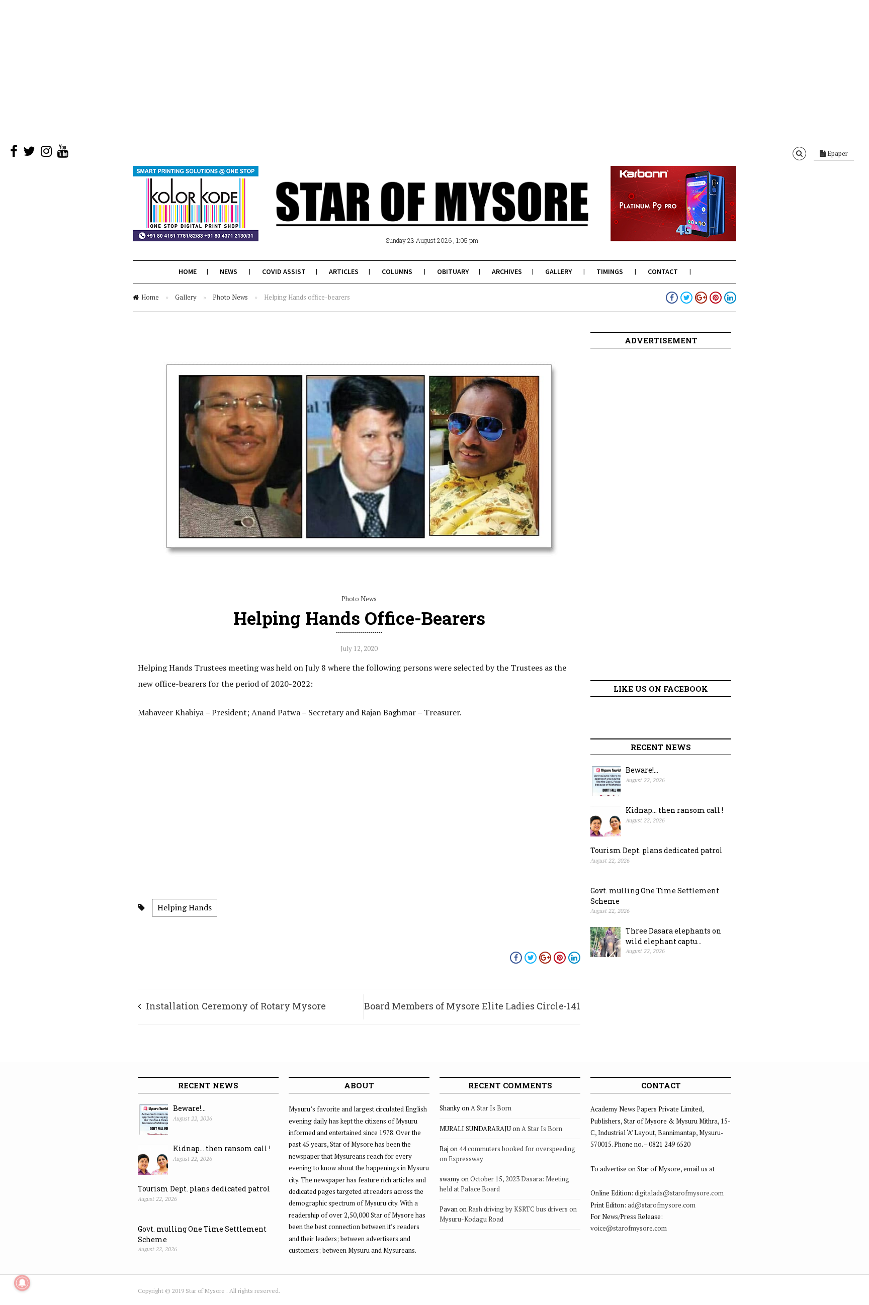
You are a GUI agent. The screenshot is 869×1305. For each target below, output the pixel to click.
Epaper (837, 153)
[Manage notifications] (22, 1283)
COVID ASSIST (284, 271)
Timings (609, 271)
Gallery (558, 271)
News (228, 271)
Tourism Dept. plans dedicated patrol (656, 850)
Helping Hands (184, 907)
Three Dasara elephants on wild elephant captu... (673, 936)
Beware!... (642, 770)
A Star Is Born (491, 1107)
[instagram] (46, 153)
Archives (507, 271)
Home (188, 271)
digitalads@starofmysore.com (679, 1192)
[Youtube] (62, 153)
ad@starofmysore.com (662, 1204)
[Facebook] (14, 153)
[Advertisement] (301, 70)
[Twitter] (29, 153)
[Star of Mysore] (409, 216)
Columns (397, 271)
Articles (344, 271)
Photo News (230, 297)
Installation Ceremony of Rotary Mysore (236, 1006)
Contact (663, 271)
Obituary (453, 271)
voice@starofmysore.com (628, 1228)
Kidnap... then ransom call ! (674, 810)
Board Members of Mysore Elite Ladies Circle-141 (472, 1006)
